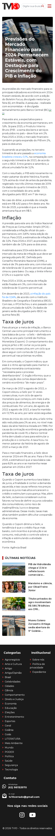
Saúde (8, 760)
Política (9, 756)
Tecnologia (11, 769)
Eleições (10, 712)
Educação (11, 708)
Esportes (10, 721)
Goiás (8, 734)
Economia (10, 703)
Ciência (9, 690)
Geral (8, 725)
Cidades (9, 686)
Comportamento (15, 694)
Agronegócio (12, 659)
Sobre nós (38, 659)
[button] (49, 6)
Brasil (8, 677)
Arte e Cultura (13, 664)
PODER (9, 752)
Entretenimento (14, 716)
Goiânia (9, 730)
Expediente (39, 672)
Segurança (11, 765)
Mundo (9, 747)
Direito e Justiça (14, 699)
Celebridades (12, 681)
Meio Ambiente (14, 743)
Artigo (8, 668)
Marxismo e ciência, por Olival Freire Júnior (40, 587)
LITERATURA (12, 738)
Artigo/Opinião (13, 672)
